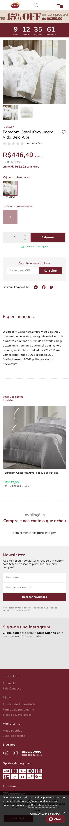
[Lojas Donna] (15, 5)
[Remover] (25, 239)
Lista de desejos (14, 735)
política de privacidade (42, 805)
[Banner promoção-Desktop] (34, 16)
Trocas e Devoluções (17, 714)
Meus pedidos (12, 730)
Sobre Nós (10, 683)
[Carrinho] (58, 5)
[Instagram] (15, 753)
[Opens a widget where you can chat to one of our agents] (55, 819)
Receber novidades (34, 597)
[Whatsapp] (36, 287)
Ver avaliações (34, 143)
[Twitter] (51, 287)
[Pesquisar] (35, 5)
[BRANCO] (10, 188)
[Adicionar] (25, 235)
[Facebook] (44, 287)
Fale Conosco (12, 688)
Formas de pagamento (18, 709)
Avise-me (47, 237)
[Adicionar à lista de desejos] (63, 132)
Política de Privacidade (19, 704)
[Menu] (5, 5)
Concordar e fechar (45, 813)
